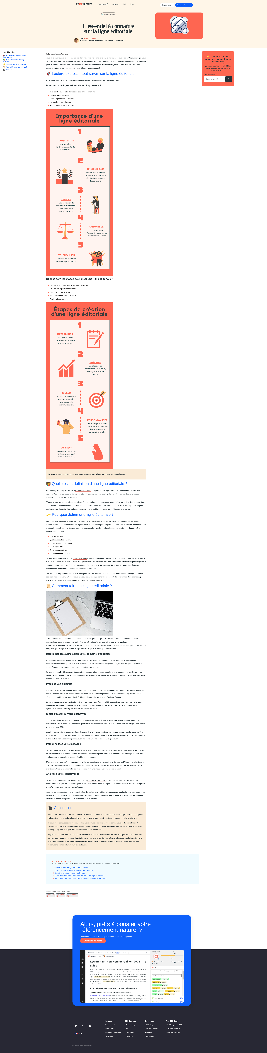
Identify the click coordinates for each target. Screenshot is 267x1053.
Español (61, 894)
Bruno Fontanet (89, 39)
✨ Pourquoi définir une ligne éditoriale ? (15, 64)
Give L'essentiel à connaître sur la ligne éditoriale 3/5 (50, 888)
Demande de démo (93, 941)
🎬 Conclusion (7, 70)
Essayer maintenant (183, 5)
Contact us (150, 1036)
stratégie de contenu (83, 490)
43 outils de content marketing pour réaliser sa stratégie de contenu (79, 876)
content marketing (80, 558)
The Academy (153, 1028)
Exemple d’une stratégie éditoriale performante (71, 868)
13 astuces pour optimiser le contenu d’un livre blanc (73, 870)
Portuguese (73, 894)
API (127, 1028)
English (51, 894)
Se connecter (166, 5)
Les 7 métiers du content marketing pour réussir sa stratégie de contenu (80, 878)
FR (80, 1033)
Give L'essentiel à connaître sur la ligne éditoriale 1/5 (47, 888)
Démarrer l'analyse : (209, 74)
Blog (132, 4)
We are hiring (130, 1025)
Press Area (129, 1036)
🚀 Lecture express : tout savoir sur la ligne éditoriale (14, 56)
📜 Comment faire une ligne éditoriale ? (15, 67)
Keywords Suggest (173, 1028)
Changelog (130, 1032)
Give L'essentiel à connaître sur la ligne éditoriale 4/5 (52, 888)
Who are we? (110, 1025)
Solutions (115, 4)
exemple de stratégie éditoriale (63, 639)
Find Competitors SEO (174, 1025)
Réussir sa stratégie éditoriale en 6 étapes (70, 873)
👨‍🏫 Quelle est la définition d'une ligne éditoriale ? (14, 60)
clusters (96, 667)
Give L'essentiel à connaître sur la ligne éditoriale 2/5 (49, 888)
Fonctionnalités (103, 4)
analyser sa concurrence (96, 780)
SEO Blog (149, 1025)
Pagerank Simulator (173, 1032)
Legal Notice (109, 1028)
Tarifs (124, 4)
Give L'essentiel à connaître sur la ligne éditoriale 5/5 (54, 888)
